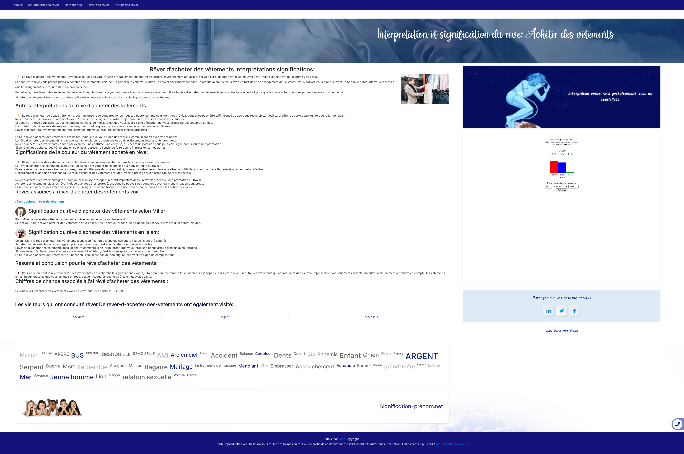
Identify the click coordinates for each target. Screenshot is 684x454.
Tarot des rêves (98, 5)
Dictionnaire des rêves (43, 5)
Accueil (17, 5)
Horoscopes (73, 5)
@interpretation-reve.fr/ (451, 444)
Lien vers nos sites (561, 330)
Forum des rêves (127, 5)
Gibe (341, 439)
